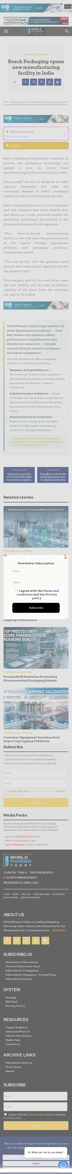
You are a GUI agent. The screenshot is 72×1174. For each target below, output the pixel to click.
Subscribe (36, 608)
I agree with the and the (38, 594)
